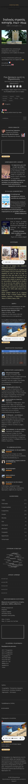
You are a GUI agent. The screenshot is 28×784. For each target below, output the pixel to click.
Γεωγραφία (5, 532)
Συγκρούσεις (5, 510)
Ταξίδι (3, 500)
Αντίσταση (5, 96)
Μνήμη (21, 98)
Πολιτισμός (5, 503)
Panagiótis (7, 104)
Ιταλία (10, 98)
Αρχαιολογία (5, 535)
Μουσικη (4, 518)
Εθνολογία (4, 528)
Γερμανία (12, 96)
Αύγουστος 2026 (14, 351)
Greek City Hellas (14, 5)
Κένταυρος (13, 692)
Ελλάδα (18, 96)
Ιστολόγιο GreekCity (15, 690)
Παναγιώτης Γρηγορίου (16, 688)
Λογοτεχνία (5, 525)
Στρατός (11, 100)
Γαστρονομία (5, 539)
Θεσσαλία (5, 98)
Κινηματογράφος (6, 507)
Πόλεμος (4, 100)
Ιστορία (4, 514)
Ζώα (3, 521)
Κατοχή (16, 98)
